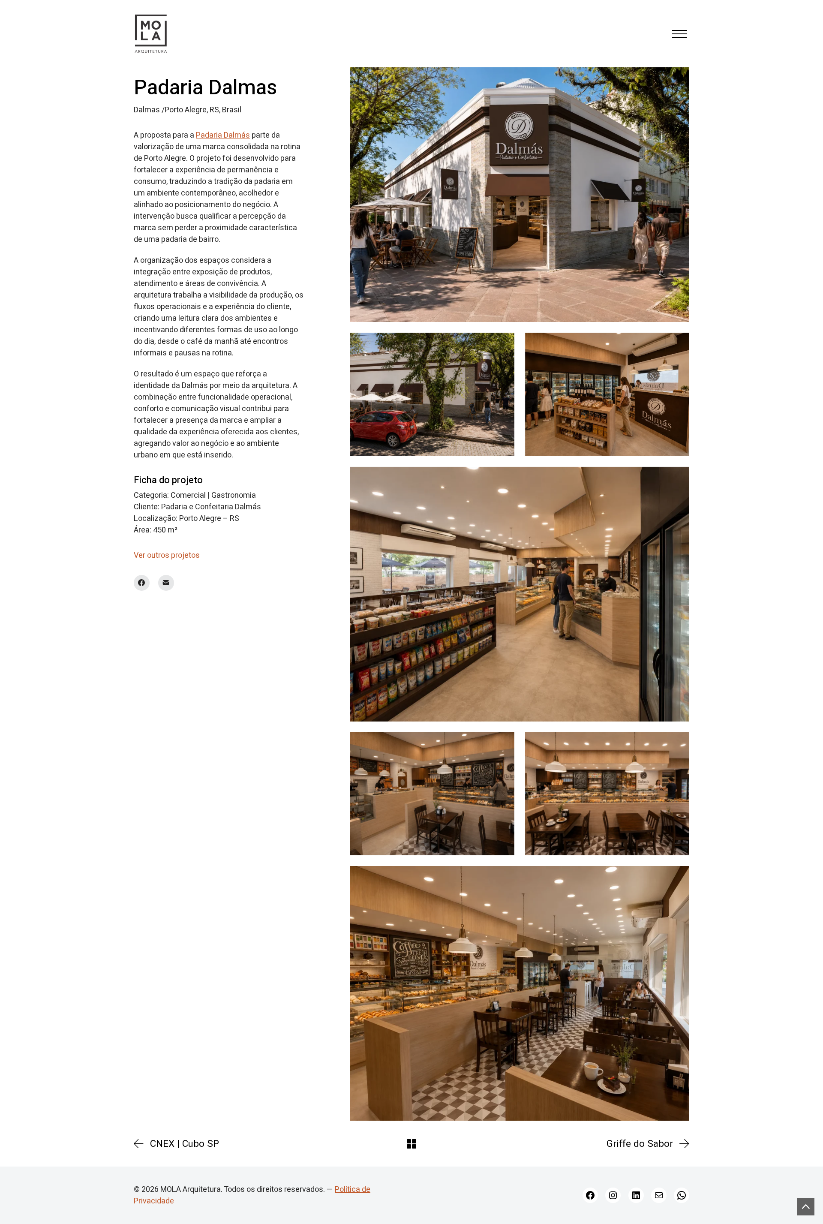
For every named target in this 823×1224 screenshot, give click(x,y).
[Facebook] (142, 583)
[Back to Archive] (411, 1144)
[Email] (166, 583)
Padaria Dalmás (223, 135)
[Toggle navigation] (679, 34)
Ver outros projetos (167, 555)
